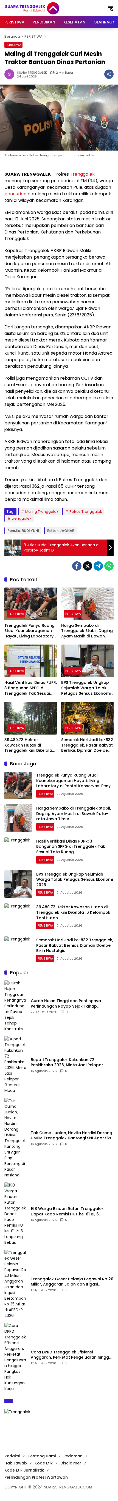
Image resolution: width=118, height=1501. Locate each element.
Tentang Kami (42, 1456)
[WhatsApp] (109, 566)
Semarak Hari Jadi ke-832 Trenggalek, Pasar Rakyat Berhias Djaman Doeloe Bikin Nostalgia (87, 745)
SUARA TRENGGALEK (32, 72)
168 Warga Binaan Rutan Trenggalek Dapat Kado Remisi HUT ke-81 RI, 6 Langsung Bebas (67, 1211)
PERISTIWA (13, 45)
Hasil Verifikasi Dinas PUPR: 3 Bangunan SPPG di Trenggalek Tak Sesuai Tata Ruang (30, 688)
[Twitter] (87, 566)
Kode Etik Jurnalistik (24, 1470)
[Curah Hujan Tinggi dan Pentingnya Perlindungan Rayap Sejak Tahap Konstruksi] (15, 1006)
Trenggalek (82, 174)
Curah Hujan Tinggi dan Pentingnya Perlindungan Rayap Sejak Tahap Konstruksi (66, 1003)
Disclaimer (70, 1463)
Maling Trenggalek (41, 511)
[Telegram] (98, 566)
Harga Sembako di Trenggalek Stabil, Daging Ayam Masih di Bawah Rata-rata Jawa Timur (87, 631)
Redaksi (12, 1456)
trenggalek (22, 518)
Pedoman (73, 1456)
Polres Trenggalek (85, 511)
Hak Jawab (15, 1463)
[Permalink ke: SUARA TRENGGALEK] (10, 74)
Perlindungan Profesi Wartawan (36, 1477)
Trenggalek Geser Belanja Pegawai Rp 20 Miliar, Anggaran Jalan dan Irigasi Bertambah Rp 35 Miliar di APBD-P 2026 (72, 1282)
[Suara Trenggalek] (42, 8)
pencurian (15, 194)
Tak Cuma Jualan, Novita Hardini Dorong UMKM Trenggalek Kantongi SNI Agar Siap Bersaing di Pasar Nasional (72, 1135)
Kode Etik (44, 1463)
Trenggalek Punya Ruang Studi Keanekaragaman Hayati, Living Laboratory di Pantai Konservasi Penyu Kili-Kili (29, 631)
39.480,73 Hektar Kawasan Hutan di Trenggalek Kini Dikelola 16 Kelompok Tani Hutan (28, 745)
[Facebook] (77, 566)
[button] (110, 8)
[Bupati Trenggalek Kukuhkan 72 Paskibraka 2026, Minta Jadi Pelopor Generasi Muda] (15, 1064)
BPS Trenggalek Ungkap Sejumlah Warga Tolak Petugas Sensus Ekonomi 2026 (86, 688)
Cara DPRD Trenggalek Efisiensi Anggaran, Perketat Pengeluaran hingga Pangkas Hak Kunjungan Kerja (71, 1355)
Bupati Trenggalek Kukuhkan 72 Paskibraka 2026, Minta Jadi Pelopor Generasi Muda (67, 1062)
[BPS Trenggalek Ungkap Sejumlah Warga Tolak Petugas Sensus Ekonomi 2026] (87, 661)
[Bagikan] (109, 74)
